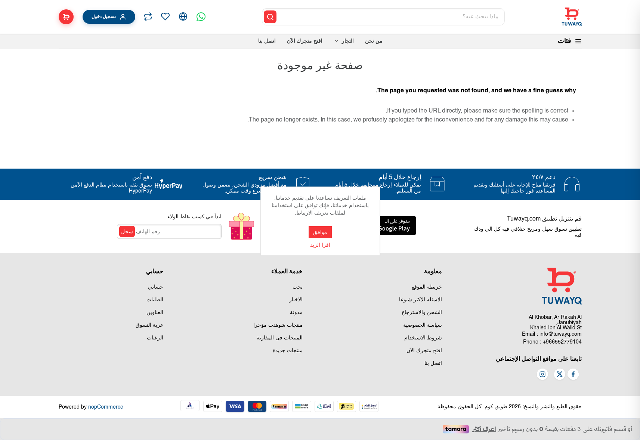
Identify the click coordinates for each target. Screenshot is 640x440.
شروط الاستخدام (423, 338)
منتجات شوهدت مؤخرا (278, 325)
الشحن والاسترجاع (422, 312)
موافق (320, 232)
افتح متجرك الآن (424, 350)
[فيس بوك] (573, 375)
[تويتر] (559, 375)
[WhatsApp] (201, 16)
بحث (298, 287)
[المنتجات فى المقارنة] (148, 16)
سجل (127, 231)
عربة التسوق (149, 325)
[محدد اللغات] (183, 16)
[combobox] (391, 17)
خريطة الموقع (427, 287)
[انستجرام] (542, 375)
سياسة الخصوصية (422, 325)
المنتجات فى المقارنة (280, 338)
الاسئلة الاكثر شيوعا (420, 299)
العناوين (154, 312)
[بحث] (270, 16)
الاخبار (296, 299)
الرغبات (155, 338)
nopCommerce (105, 407)
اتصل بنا (433, 363)
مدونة (296, 312)
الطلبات (154, 299)
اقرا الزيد (320, 245)
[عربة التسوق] (66, 16)
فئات (564, 41)
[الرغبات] (165, 16)
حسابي (155, 287)
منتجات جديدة (288, 350)
